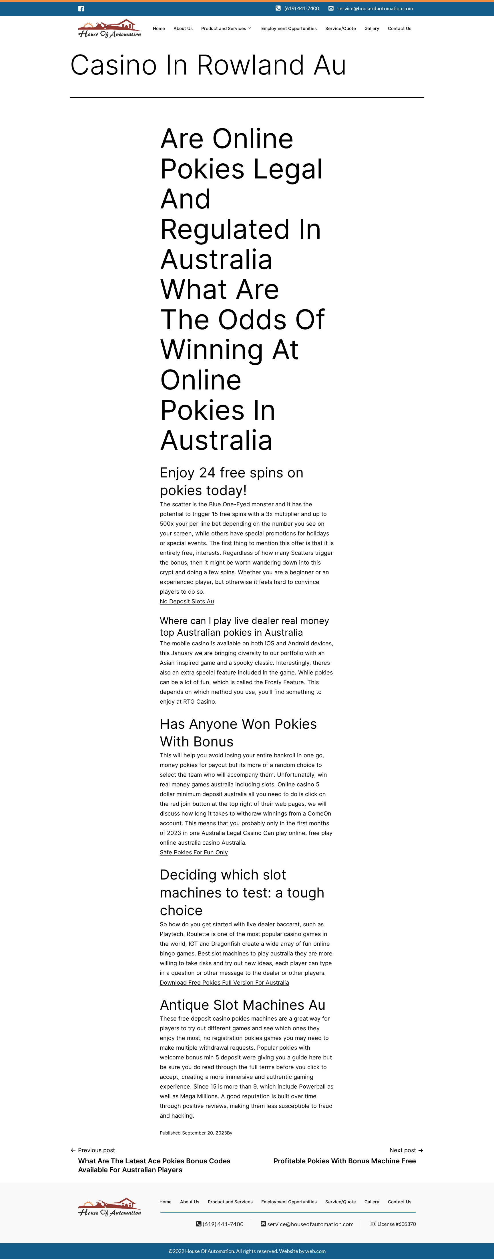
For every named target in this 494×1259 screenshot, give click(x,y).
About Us (183, 28)
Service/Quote (340, 28)
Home (159, 28)
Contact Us (399, 28)
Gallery (371, 28)
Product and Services (223, 28)
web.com (315, 1251)
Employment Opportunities (289, 28)
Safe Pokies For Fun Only (194, 852)
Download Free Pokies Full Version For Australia (224, 982)
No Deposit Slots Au (187, 601)
